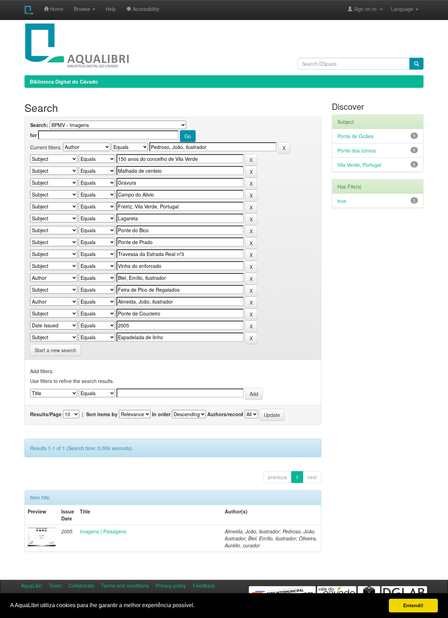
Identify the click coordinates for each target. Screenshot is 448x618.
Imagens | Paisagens (103, 531)
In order (161, 414)
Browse (83, 8)
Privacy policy (171, 585)
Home (56, 8)
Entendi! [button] (413, 605)
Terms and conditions (125, 585)
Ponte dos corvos (356, 150)
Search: (39, 124)
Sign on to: (365, 8)
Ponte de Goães (355, 136)
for (33, 135)
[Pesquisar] (417, 64)
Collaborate (81, 585)
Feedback (204, 585)
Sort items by (102, 414)
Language (399, 8)
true (341, 200)
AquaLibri (31, 585)
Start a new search (55, 350)
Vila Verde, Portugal (359, 164)
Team (55, 585)
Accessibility (145, 8)
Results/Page (46, 414)
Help (111, 8)
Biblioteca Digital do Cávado (64, 81)
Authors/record (225, 414)
